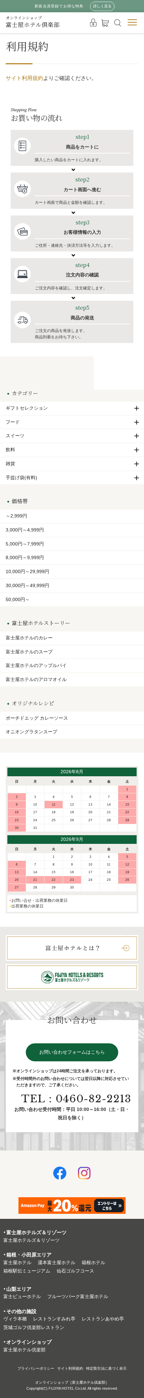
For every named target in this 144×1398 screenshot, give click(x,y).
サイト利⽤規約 (70, 1368)
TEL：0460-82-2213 (76, 1099)
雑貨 (10, 463)
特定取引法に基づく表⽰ (106, 1368)
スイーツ (15, 435)
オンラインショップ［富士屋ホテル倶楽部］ (72, 1382)
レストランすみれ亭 (54, 1318)
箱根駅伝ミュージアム (26, 1270)
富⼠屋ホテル (17, 1262)
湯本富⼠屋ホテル (56, 1262)
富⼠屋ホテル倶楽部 (24, 1349)
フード (13, 422)
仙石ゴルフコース (75, 1270)
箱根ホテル (93, 1262)
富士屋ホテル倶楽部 (33, 22)
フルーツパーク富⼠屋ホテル (77, 1296)
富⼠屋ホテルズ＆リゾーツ (31, 1240)
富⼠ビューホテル (22, 1296)
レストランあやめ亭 (103, 1318)
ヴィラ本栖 (15, 1318)
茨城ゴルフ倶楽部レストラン (33, 1327)
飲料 (10, 449)
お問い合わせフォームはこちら (72, 1052)
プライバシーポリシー (35, 1368)
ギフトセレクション (27, 408)
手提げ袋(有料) (21, 477)
